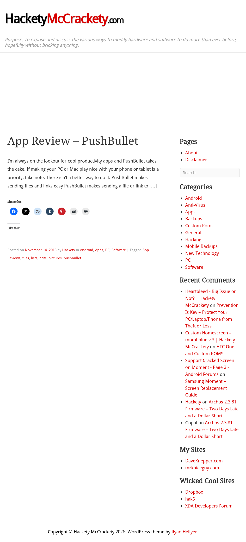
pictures (55, 258)
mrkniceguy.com (202, 468)
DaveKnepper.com (204, 461)
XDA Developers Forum (209, 506)
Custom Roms (199, 225)
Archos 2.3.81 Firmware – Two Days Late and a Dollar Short (212, 409)
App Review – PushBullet (72, 141)
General (193, 232)
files (25, 258)
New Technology (202, 253)
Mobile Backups (201, 246)
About (191, 153)
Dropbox (194, 492)
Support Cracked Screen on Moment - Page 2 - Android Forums (209, 367)
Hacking (193, 239)
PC (107, 250)
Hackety (64, 18)
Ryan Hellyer (184, 532)
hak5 (190, 499)
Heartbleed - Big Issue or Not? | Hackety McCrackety (210, 298)
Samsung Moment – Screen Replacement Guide (206, 388)
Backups (193, 218)
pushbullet (72, 258)
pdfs (43, 258)
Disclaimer (196, 160)
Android (86, 250)
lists (34, 258)
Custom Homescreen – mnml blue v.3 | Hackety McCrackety (210, 340)
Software (118, 250)
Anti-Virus (195, 205)
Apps (99, 250)
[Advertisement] (123, 88)
